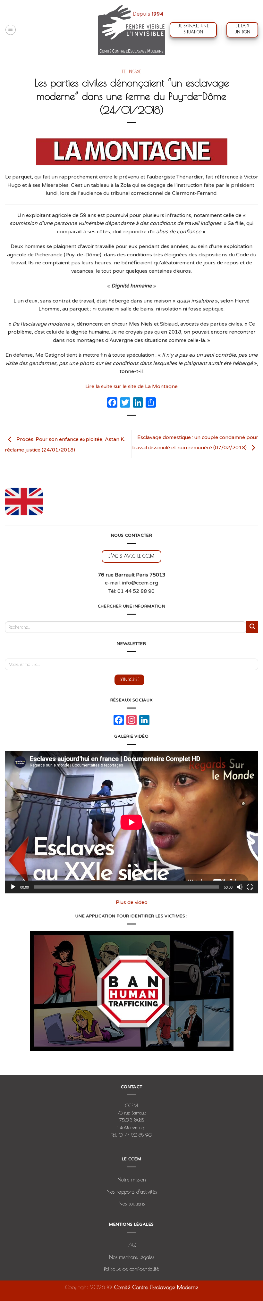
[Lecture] (13, 887)
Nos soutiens (132, 1203)
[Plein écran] (250, 887)
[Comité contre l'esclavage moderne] (131, 30)
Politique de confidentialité (131, 1269)
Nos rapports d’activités (131, 1192)
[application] (131, 822)
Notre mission (131, 1179)
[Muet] (239, 887)
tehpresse (131, 71)
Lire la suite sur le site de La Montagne (131, 386)
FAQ (131, 1245)
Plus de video (132, 902)
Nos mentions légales (131, 1257)
